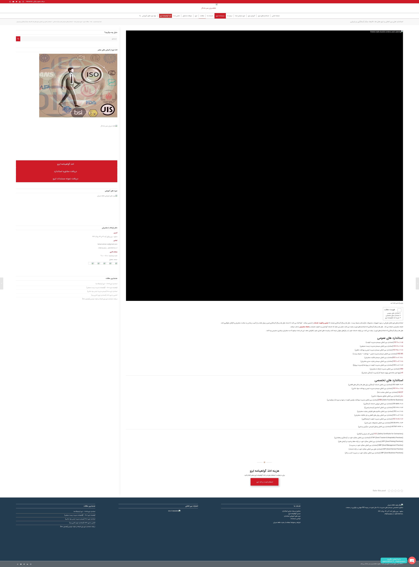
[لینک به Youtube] (13, 1)
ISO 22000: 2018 (398, 388)
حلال (401, 396)
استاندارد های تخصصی (392, 315)
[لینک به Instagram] (23, 1)
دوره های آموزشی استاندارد (292, 516)
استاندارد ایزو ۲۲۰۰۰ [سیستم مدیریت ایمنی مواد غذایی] (102, 291)
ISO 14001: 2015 (398, 346)
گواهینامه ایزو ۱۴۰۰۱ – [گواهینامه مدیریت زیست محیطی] (102, 288)
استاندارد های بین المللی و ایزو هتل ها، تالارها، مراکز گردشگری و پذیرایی (376, 21)
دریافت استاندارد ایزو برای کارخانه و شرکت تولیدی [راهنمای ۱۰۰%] (99, 299)
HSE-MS (400, 354)
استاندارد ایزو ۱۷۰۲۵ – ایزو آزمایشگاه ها (106, 284)
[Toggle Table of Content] (398, 310)
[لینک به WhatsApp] (10, 1)
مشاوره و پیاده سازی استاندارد (291, 511)
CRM (401, 369)
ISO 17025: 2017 (398, 419)
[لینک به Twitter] (16, 1)
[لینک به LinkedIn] (19, 1)
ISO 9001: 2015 (398, 342)
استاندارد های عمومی (393, 313)
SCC (375, 434)
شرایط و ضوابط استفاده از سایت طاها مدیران (287, 522)
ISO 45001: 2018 (398, 350)
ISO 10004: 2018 (398, 361)
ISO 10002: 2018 (398, 357)
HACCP (400, 392)
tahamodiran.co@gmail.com (107, 244)
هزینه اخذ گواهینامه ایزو (392, 318)
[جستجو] (139, 16)
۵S (402, 373)
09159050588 (102, 248)
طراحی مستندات (295, 518)
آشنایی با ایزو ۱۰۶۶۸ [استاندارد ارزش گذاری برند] (104, 295)
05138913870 (112, 248)
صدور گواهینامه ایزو (294, 513)
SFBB (380, 400)
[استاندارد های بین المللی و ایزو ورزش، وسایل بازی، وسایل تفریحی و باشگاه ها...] (417, 283)
